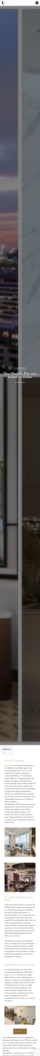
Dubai (26, 770)
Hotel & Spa (20, 369)
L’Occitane (12, 975)
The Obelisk (8, 765)
